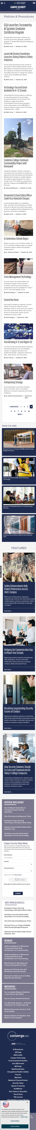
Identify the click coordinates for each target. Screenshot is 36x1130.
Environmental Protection (18, 1061)
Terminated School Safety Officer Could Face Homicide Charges (18, 197)
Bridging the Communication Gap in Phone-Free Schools (18, 651)
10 (29, 411)
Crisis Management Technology (17, 277)
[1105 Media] (18, 1044)
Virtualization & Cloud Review (18, 1100)
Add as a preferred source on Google (21, 3)
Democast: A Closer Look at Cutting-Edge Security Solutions (17, 977)
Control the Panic (11, 300)
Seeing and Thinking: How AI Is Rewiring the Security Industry (15, 970)
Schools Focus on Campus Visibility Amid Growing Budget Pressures (17, 926)
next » (20, 414)
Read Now (7, 611)
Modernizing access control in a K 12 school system (17, 1010)
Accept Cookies (15, 1126)
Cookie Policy (24, 1117)
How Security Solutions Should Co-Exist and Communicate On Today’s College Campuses (17, 770)
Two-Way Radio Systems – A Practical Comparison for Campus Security (17, 1004)
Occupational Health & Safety (18, 1072)
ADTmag (18, 1052)
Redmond (18, 1077)
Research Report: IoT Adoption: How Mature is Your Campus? (17, 1017)
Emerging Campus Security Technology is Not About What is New (17, 822)
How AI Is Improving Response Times (17, 816)
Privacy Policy (17, 875)
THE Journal (18, 1097)
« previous (13, 407)
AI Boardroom (18, 1049)
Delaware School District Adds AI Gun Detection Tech (17, 828)
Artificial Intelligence (14, 802)
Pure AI (18, 1075)
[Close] (27, 1102)
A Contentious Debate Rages (16, 238)
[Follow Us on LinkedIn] (2, 3)
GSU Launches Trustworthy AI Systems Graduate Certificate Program (18, 29)
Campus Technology (18, 1058)
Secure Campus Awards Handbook (17, 999)
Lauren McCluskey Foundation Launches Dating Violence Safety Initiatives (18, 57)
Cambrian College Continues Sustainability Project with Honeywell (16, 163)
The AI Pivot (18, 1094)
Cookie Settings (15, 1121)
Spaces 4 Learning (18, 1086)
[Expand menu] (34, 3)
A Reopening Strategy (13, 382)
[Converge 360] (18, 1036)
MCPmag (18, 1066)
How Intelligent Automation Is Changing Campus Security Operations (15, 810)
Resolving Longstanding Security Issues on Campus (18, 710)
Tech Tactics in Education (18, 1092)
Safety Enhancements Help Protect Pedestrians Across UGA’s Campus (16, 589)
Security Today (18, 1083)
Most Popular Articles (14, 902)
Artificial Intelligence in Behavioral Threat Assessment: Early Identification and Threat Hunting (16, 948)
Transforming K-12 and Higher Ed (18, 342)
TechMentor (18, 1089)
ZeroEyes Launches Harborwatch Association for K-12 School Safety (16, 834)
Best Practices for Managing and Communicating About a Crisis (16, 964)
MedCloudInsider (18, 1069)
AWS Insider (18, 1055)
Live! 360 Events (18, 1063)
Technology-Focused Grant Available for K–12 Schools (15, 89)
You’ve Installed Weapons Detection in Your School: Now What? (17, 993)
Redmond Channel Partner (18, 1080)
